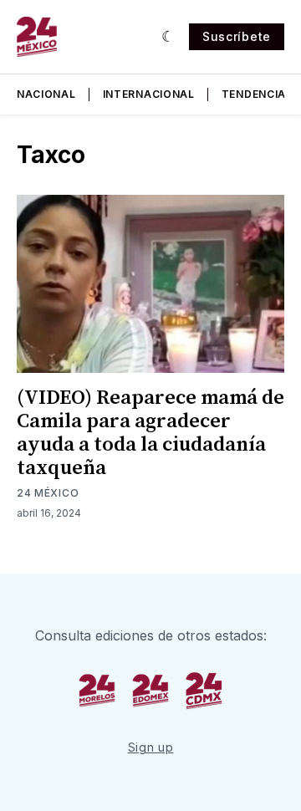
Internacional (149, 94)
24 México (48, 493)
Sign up (151, 747)
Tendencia (254, 94)
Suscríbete (236, 36)
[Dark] (168, 36)
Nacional (46, 94)
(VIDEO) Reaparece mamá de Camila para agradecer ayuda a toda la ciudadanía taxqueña (150, 433)
